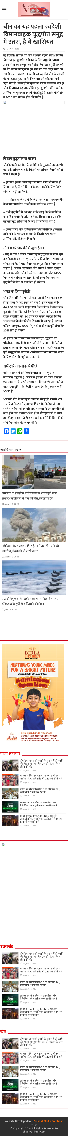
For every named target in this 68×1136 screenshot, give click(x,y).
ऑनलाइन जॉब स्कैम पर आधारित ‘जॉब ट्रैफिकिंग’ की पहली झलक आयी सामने (38, 804)
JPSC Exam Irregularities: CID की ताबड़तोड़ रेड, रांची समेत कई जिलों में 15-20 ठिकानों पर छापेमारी (41, 819)
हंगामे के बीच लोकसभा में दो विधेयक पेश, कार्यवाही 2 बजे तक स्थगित (40, 790)
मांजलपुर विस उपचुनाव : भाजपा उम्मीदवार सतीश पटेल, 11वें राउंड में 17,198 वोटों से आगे (41, 777)
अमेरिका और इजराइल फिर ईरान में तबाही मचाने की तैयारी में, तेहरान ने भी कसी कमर (30, 549)
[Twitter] (36, 1125)
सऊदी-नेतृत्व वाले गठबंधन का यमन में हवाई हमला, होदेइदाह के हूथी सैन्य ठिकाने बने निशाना (30, 601)
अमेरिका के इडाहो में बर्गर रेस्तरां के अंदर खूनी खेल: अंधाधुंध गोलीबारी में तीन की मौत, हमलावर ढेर (29, 496)
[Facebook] (32, 1125)
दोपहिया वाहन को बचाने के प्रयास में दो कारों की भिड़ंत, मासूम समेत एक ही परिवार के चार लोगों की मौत (41, 764)
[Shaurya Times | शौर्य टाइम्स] (34, 9)
